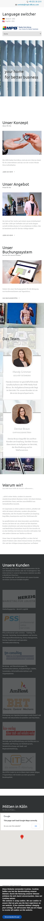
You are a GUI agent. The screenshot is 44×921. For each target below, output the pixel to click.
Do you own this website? (12, 826)
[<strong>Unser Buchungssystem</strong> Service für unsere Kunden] (22, 272)
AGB (11, 885)
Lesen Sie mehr (8, 172)
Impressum (5, 885)
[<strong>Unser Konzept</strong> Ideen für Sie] (22, 143)
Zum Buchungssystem (10, 298)
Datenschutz (17, 885)
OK (36, 826)
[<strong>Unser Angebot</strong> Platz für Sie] (22, 204)
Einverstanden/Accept (12, 917)
